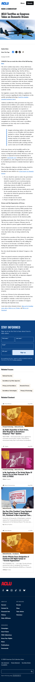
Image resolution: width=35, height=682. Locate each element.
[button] (20, 52)
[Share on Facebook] (13, 52)
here (2, 63)
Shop (18, 608)
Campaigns (4, 628)
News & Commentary (8, 9)
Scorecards (4, 648)
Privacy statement (15, 662)
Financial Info (5, 611)
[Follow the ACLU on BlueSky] (24, 590)
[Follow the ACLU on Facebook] (3, 590)
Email (3, 344)
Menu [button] (22, 3)
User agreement (5, 662)
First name (5, 338)
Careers (3, 605)
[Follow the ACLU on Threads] (20, 590)
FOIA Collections (6, 635)
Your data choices (26, 662)
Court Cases (5, 631)
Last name (18, 338)
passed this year (11, 157)
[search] (32, 671)
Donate (29, 3)
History (3, 615)
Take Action (20, 611)
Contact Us (4, 608)
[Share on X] (16, 52)
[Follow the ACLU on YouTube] (7, 590)
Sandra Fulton (4, 48)
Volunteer (19, 615)
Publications (5, 645)
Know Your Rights (6, 638)
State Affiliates (6, 618)
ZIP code (4, 351)
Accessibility (4, 664)
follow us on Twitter (14, 308)
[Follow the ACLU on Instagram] (11, 590)
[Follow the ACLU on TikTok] (16, 590)
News (3, 641)
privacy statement (17, 360)
